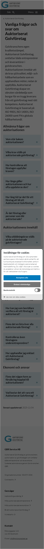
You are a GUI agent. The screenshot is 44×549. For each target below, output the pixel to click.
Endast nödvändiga (22, 284)
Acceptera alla (22, 278)
